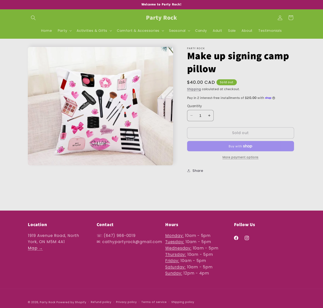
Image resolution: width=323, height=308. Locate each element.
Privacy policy (126, 302)
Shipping (194, 89)
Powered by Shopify (71, 302)
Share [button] (198, 170)
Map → (35, 248)
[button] (33, 17)
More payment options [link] (240, 157)
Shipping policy (182, 302)
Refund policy (101, 302)
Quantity (194, 106)
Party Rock (48, 302)
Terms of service (154, 302)
